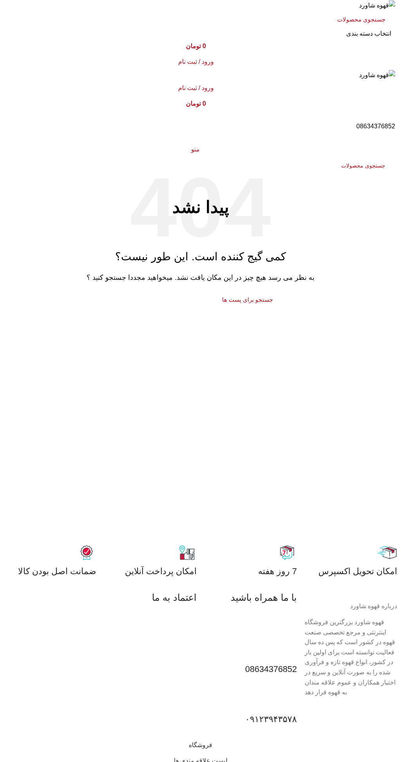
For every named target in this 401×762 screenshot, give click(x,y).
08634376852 (375, 126)
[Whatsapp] (287, 620)
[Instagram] (266, 620)
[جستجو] (20, 25)
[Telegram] (245, 620)
